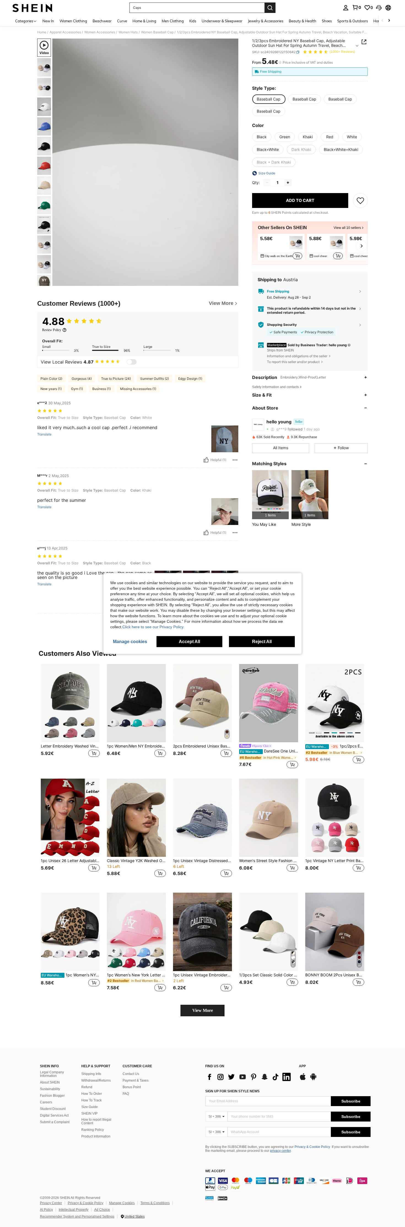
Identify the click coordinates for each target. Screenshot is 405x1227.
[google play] (313, 1079)
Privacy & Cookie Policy (312, 1147)
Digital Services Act (54, 1115)
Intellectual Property (73, 1210)
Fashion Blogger (52, 1096)
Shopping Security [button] (282, 325)
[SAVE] (360, 200)
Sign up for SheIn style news (232, 1091)
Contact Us (131, 1074)
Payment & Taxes (135, 1080)
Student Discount (53, 1109)
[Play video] (145, 162)
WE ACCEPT (215, 1171)
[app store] (303, 1079)
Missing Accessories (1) (138, 389)
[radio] (268, 99)
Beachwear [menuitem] (102, 21)
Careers (46, 1102)
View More (202, 1010)
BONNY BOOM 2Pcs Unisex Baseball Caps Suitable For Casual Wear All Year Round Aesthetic (334, 975)
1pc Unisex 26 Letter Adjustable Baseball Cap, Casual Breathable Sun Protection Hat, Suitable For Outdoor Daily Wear (70, 860)
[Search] (270, 7)
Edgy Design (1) (190, 379)
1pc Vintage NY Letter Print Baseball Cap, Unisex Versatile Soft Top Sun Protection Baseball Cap (334, 860)
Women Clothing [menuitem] (73, 21)
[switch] (132, 362)
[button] (379, 7)
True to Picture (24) (116, 379)
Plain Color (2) (51, 379)
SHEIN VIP (89, 1113)
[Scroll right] (389, 20)
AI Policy (46, 1210)
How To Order (91, 1094)
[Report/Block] (235, 460)
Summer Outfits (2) (154, 379)
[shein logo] (32, 7)
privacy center (280, 1151)
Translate (44, 434)
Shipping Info (91, 1074)
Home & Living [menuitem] (144, 21)
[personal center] (345, 7)
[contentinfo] (288, 1184)
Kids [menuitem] (192, 21)
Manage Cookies (122, 1203)
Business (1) (101, 389)
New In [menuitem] (48, 21)
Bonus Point (132, 1087)
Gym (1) (77, 389)
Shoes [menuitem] (327, 21)
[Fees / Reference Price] (280, 62)
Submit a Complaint (54, 1122)
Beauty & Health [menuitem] (302, 21)
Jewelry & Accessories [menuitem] (265, 21)
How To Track (91, 1100)
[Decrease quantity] (267, 182)
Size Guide (89, 1107)
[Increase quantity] (287, 182)
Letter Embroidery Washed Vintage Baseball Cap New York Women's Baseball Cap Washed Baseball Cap (70, 746)
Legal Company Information (52, 1074)
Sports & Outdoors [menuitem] (352, 21)
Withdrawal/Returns (96, 1080)
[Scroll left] (382, 20)
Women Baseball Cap (157, 32)
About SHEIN (50, 1082)
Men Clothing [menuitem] (173, 21)
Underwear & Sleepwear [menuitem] (222, 21)
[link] (356, 7)
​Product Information (95, 1136)
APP (302, 1066)
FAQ (126, 1094)
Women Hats (128, 32)
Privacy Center (51, 1203)
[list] (249, 1077)
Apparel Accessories (65, 32)
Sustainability (50, 1089)
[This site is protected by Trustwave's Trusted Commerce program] (209, 1198)
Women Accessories (99, 32)
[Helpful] (206, 460)
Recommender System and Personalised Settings (77, 1216)
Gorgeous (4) (82, 379)
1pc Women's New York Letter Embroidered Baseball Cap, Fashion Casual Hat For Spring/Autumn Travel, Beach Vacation (136, 975)
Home (41, 32)
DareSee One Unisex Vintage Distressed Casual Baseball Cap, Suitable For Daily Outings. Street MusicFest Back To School (269, 751)
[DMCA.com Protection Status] (222, 1198)
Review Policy (51, 330)
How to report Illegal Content (96, 1121)
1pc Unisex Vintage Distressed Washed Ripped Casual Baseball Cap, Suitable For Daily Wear (202, 860)
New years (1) (51, 389)
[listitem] (281, 247)
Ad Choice (102, 1210)
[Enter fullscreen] (232, 281)
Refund (86, 1087)
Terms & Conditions (155, 1203)
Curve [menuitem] (122, 21)
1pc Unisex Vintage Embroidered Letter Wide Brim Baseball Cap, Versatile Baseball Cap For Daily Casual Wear (202, 975)
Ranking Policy (92, 1130)
